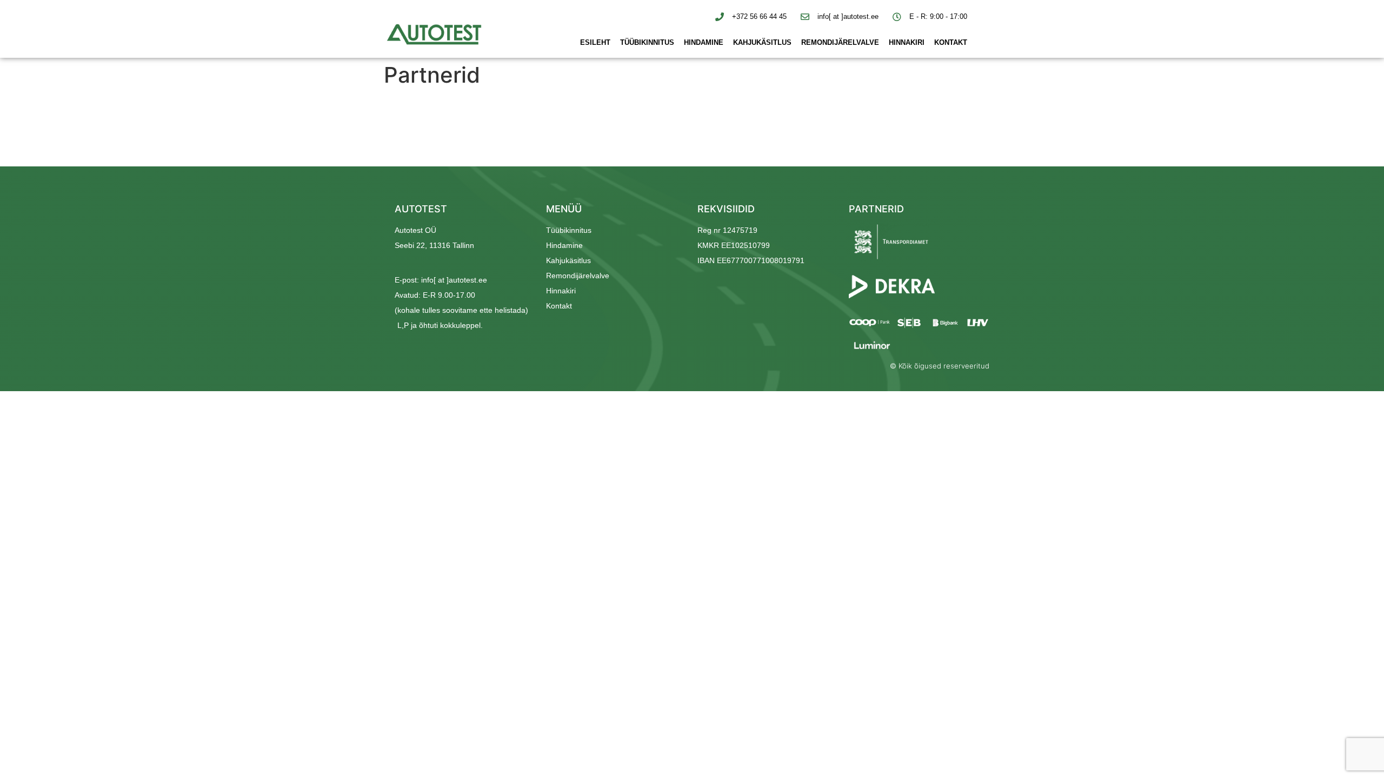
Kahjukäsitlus (762, 42)
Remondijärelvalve (840, 42)
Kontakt (950, 42)
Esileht (595, 42)
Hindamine (703, 42)
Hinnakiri (906, 42)
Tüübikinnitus (647, 42)
